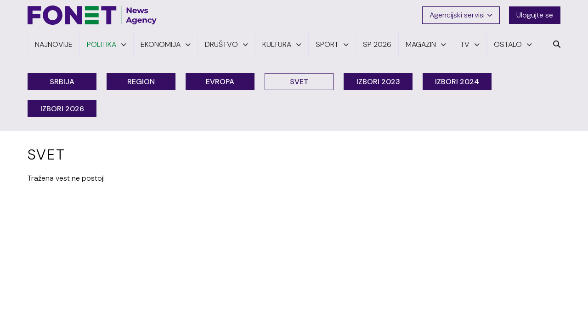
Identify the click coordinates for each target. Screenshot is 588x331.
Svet (299, 81)
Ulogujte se (534, 15)
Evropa (220, 81)
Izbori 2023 (378, 81)
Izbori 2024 (457, 81)
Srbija (62, 81)
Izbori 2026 (62, 109)
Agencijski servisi (457, 15)
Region (141, 81)
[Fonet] (92, 15)
